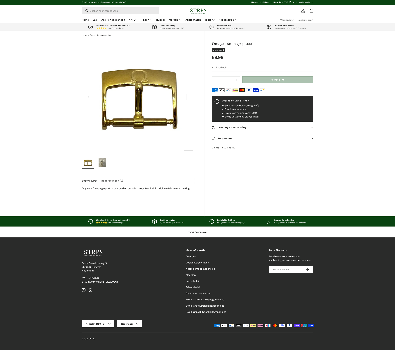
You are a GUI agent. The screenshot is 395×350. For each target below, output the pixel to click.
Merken (173, 19)
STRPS (91, 339)
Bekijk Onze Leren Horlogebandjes (205, 305)
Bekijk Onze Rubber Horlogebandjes (206, 312)
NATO (132, 19)
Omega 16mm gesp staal (100, 35)
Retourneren (305, 20)
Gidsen (265, 2)
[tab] (89, 180)
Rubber (160, 19)
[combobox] (120, 10)
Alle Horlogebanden (113, 19)
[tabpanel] (139, 195)
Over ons (191, 256)
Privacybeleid (193, 287)
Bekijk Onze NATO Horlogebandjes (205, 299)
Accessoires (226, 19)
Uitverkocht (277, 80)
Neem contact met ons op (200, 268)
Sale (95, 19)
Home (85, 19)
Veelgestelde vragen (197, 262)
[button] (311, 10)
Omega (215, 147)
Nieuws (254, 2)
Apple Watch (193, 19)
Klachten (191, 275)
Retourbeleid (193, 281)
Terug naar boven (197, 232)
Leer (146, 19)
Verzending (287, 20)
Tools (208, 19)
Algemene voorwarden (198, 293)
